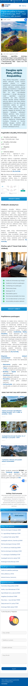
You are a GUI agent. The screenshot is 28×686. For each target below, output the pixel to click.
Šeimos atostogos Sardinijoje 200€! (11, 551)
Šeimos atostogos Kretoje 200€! (10, 544)
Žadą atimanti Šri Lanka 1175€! (10, 603)
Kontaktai (4, 683)
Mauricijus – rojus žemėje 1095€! (10, 600)
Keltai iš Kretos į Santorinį (8, 577)
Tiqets (5, 368)
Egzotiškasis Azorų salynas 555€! (10, 593)
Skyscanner (6, 364)
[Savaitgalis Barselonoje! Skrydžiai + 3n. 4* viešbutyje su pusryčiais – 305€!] (14, 427)
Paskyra (25, 0)
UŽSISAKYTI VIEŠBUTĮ (14, 309)
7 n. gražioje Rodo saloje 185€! (10, 537)
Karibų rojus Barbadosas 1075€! (10, 589)
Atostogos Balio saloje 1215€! (9, 607)
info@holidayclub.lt (16, 0)
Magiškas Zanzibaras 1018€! (9, 596)
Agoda (14, 371)
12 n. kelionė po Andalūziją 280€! (11, 547)
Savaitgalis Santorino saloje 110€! (10, 558)
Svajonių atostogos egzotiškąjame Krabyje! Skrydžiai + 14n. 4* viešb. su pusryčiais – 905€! (12, 412)
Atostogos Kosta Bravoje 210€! (10, 561)
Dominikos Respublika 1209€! (10, 586)
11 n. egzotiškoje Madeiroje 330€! (10, 533)
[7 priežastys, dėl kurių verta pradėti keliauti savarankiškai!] (14, 450)
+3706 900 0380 (5, 0)
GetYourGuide (7, 384)
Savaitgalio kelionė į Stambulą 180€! (11, 540)
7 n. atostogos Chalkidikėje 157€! (10, 554)
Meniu (24, 6)
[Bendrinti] (25, 19)
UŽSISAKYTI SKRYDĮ (14, 198)
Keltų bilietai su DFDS (7, 574)
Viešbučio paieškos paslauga (9, 570)
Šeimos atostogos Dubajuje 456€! (11, 530)
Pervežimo (6, 379)
